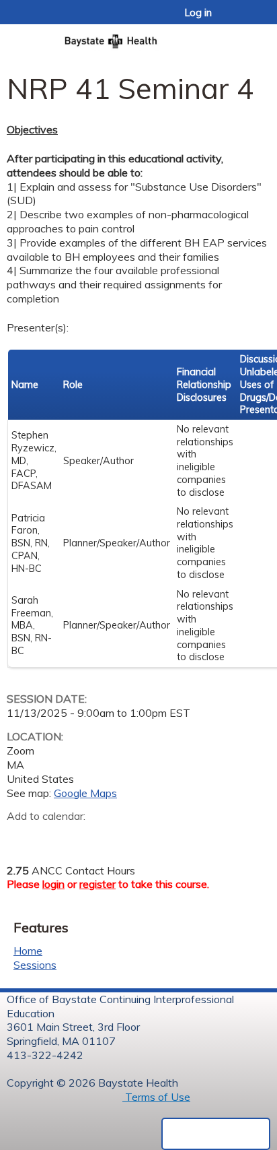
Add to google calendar (20, 837)
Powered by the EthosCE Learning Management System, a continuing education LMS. (215, 1134)
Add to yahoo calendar (51, 837)
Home (27, 950)
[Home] (138, 37)
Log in (198, 13)
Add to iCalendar (81, 836)
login (53, 884)
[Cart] (237, 19)
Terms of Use (156, 1097)
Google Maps (85, 793)
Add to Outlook (113, 837)
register (97, 884)
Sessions (34, 964)
